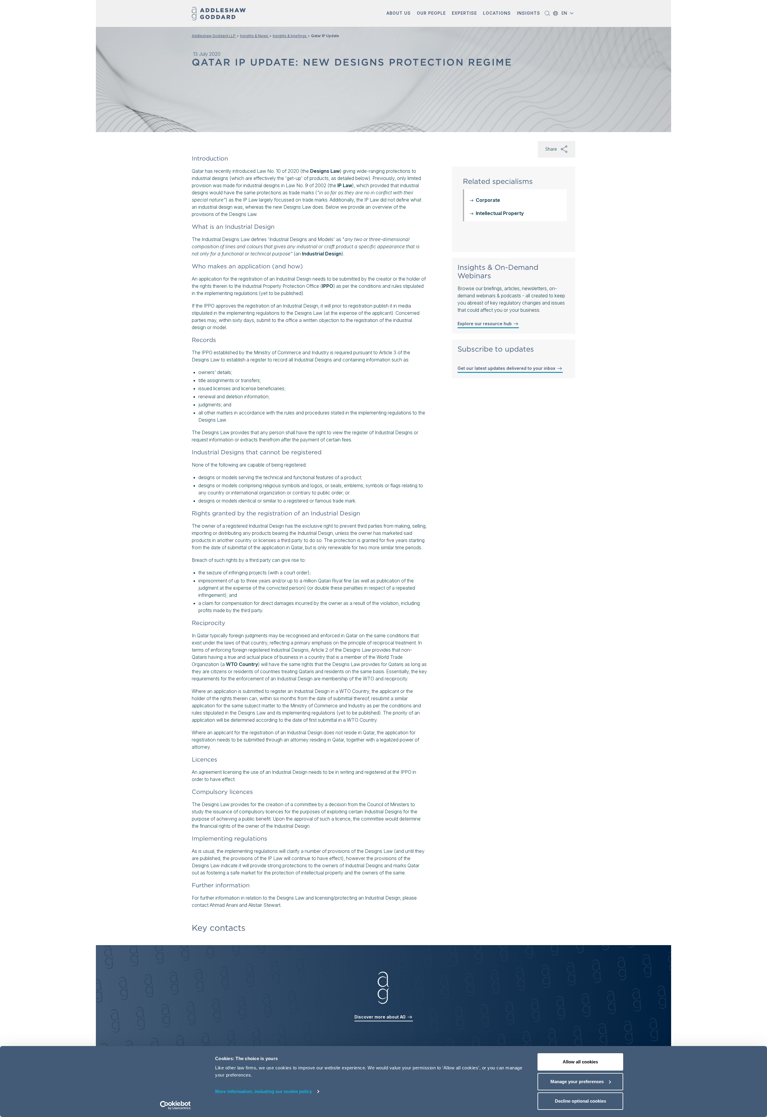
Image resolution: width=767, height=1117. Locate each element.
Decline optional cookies (580, 1101)
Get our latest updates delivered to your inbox (507, 368)
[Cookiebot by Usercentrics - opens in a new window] (175, 1105)
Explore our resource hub (485, 323)
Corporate (488, 200)
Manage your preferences (577, 1081)
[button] (399, 13)
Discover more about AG (380, 1016)
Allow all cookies (580, 1061)
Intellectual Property (500, 213)
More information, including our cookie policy (263, 1091)
